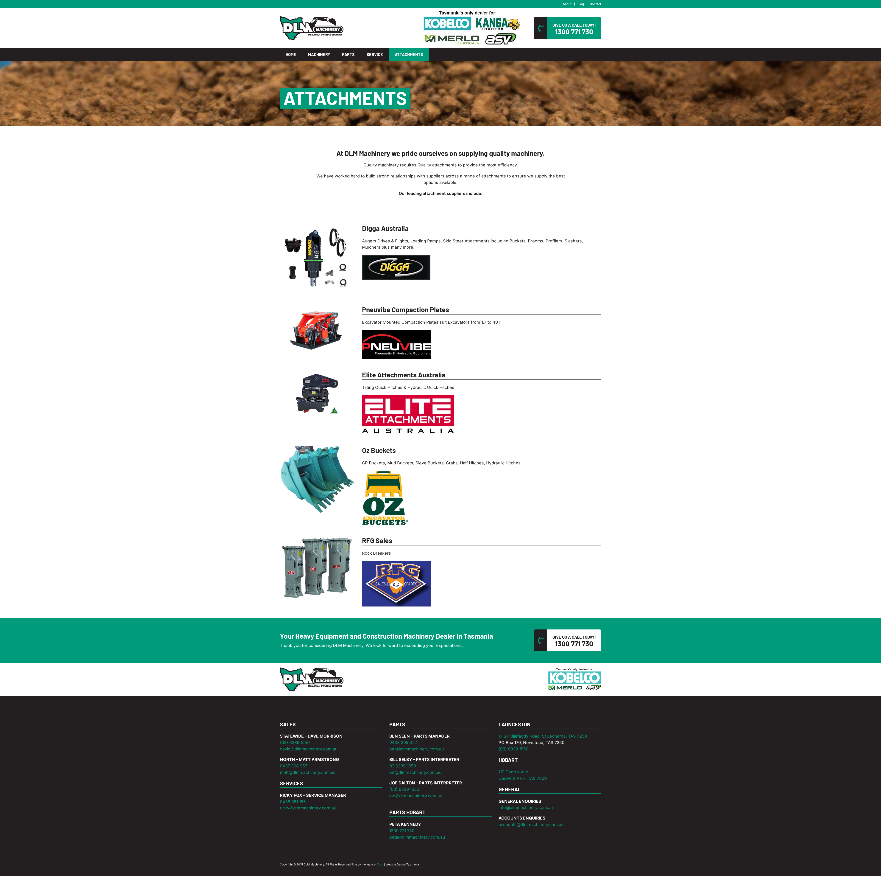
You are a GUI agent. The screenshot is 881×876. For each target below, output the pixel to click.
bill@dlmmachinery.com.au (415, 772)
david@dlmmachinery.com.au (308, 749)
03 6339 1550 (402, 766)
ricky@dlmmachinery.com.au (308, 808)
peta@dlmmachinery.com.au (417, 837)
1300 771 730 (401, 830)
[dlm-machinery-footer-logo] (311, 669)
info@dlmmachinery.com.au (526, 807)
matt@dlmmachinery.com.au (308, 772)
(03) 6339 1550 (295, 742)
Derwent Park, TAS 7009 (523, 778)
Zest (380, 864)
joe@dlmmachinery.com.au (415, 795)
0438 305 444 (403, 742)
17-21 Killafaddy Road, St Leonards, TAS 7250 (543, 736)
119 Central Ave (513, 771)
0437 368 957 (293, 766)
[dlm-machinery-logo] (311, 18)
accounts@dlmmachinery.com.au (531, 824)
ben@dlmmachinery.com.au (416, 749)
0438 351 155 (293, 801)
